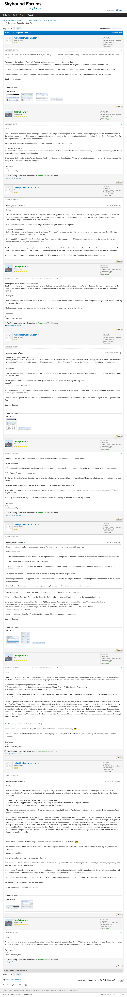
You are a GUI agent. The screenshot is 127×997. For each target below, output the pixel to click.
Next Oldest (10, 970)
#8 (121, 667)
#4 (121, 278)
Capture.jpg (12, 724)
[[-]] (5, 176)
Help (120, 10)
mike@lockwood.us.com (25, 38)
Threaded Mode (117, 32)
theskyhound (54, 278)
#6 (121, 453)
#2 (121, 124)
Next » (19, 28)
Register (31, 15)
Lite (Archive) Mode (42, 991)
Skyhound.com (19, 991)
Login (24, 15)
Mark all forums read (58, 991)
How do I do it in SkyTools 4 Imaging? (41, 21)
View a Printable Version (13, 979)
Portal (111, 10)
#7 (121, 536)
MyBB (13, 994)
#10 (121, 932)
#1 (121, 50)
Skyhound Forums (9, 21)
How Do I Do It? (22, 21)
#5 (121, 347)
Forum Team (8, 991)
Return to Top (30, 991)
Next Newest (20, 970)
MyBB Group (28, 994)
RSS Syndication (72, 991)
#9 (121, 775)
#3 (121, 199)
